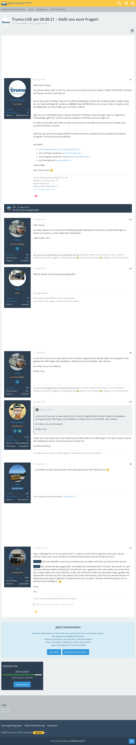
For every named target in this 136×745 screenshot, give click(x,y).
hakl (38, 566)
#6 (130, 464)
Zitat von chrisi (46, 409)
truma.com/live (62, 160)
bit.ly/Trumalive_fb (69, 149)
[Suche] (119, 3)
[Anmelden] (126, 3)
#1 (130, 79)
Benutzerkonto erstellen (76, 652)
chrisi (38, 561)
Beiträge (9, 109)
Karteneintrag (11, 112)
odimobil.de (69, 496)
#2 (130, 219)
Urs (56, 604)
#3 (130, 268)
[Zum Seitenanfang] (132, 741)
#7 (130, 548)
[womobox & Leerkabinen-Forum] (16, 3)
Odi (14, 207)
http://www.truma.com (44, 189)
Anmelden (54, 652)
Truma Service (21, 23)
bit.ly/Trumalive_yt (71, 153)
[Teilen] (132, 30)
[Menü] (132, 3)
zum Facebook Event (48, 149)
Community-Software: (68, 741)
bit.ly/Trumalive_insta (79, 156)
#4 (130, 352)
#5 (130, 401)
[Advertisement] (68, 58)
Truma (5, 710)
